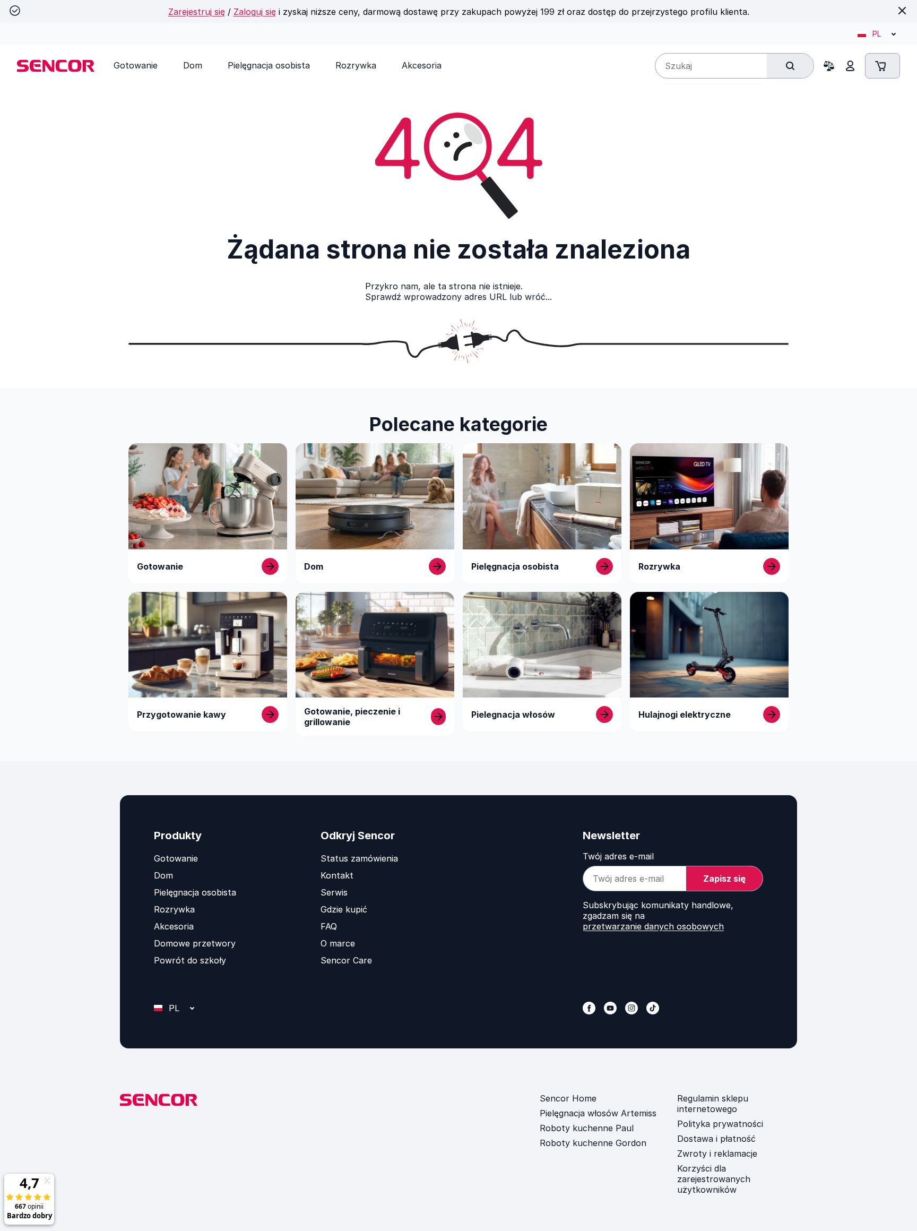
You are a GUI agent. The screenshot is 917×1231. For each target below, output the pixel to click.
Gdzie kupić (344, 909)
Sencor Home (568, 1098)
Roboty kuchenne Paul (587, 1128)
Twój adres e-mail (618, 856)
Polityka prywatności (720, 1123)
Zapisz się (724, 878)
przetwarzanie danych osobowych (653, 926)
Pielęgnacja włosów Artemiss (598, 1113)
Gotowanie (176, 858)
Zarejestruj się (196, 11)
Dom (163, 875)
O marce (338, 943)
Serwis (334, 892)
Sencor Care (346, 960)
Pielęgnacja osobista (195, 892)
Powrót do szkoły (190, 960)
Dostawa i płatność (716, 1138)
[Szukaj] (790, 66)
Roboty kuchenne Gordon (593, 1143)
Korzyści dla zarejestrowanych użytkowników (713, 1179)
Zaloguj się (254, 11)
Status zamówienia (359, 858)
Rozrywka (174, 909)
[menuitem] (136, 65)
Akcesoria (174, 926)
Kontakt (337, 875)
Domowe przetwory (195, 943)
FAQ (329, 926)
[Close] (902, 10)
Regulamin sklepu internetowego (712, 1103)
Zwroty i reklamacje (717, 1153)
